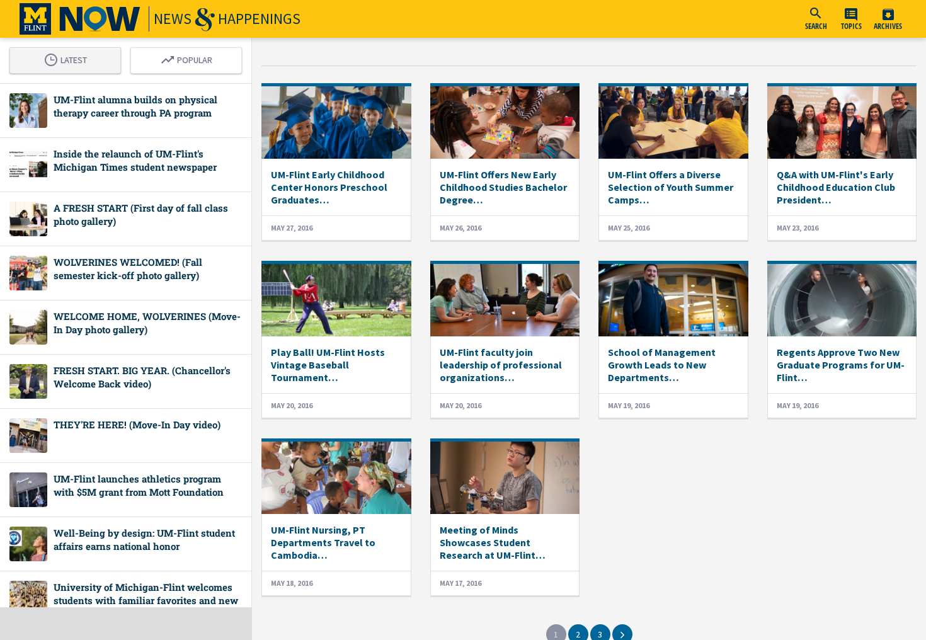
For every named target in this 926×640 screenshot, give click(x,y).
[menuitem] (816, 19)
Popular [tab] (189, 58)
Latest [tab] (68, 58)
